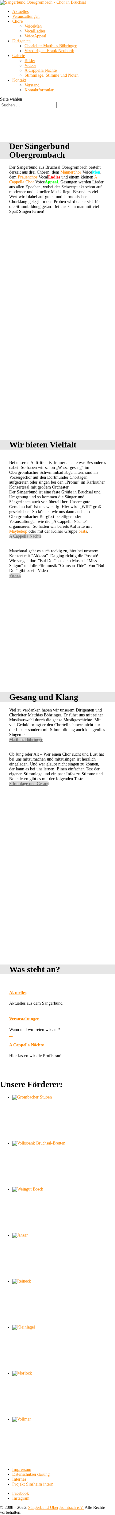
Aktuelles (20, 11)
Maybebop (18, 531)
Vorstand (32, 85)
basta (83, 531)
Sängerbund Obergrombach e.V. (56, 1507)
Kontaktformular (39, 90)
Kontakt (19, 80)
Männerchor (70, 172)
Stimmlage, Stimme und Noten (52, 75)
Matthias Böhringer (26, 739)
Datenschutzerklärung (31, 1474)
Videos (30, 65)
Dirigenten (21, 41)
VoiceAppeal (35, 36)
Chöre (17, 21)
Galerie (18, 55)
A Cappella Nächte (41, 70)
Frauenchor (27, 177)
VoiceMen (33, 26)
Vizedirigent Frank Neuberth (49, 50)
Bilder (30, 60)
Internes (19, 1479)
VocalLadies (35, 31)
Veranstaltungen (26, 16)
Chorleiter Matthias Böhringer (51, 46)
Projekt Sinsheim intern (32, 1484)
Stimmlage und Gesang (29, 783)
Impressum (21, 1469)
